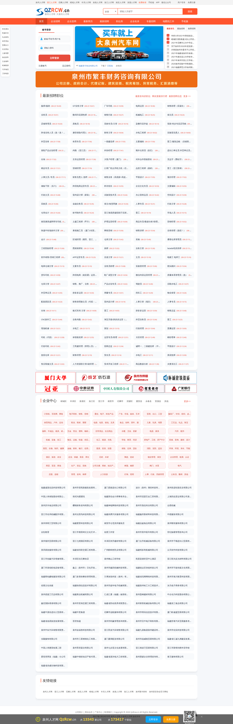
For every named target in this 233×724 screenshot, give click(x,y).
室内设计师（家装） (85, 194)
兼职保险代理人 (85, 132)
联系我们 (108, 712)
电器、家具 (154, 431)
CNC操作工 (51, 319)
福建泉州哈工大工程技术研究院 (148, 585)
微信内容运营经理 (148, 275)
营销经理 (82, 168)
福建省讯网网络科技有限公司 (148, 576)
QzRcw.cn (135, 712)
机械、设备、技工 (53, 439)
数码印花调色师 (85, 114)
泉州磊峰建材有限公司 (146, 594)
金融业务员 (83, 203)
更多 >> (187, 96)
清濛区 (130, 401)
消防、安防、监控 (154, 448)
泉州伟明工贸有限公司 (51, 523)
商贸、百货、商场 (53, 465)
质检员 (81, 123)
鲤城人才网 (74, 2)
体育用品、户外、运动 (53, 422)
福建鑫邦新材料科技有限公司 (148, 514)
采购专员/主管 (116, 123)
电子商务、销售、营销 (78, 414)
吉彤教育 (45, 532)
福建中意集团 (79, 612)
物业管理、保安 (154, 457)
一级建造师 (114, 141)
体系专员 (82, 141)
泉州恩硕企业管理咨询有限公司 (148, 656)
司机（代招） (52, 337)
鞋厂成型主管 (115, 275)
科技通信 (5, 29)
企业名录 (134, 21)
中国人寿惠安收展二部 (51, 647)
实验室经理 (146, 266)
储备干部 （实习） (53, 186)
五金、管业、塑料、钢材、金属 (78, 431)
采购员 (49, 203)
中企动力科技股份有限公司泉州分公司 (179, 594)
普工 (143, 212)
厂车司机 (113, 105)
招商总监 (113, 346)
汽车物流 (5, 69)
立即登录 (153, 719)
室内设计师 (114, 301)
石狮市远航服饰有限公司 (115, 612)
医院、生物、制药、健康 (53, 448)
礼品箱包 (5, 37)
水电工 (81, 328)
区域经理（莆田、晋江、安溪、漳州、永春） (85, 239)
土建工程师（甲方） (85, 221)
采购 (143, 239)
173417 (117, 719)
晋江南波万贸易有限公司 (147, 647)
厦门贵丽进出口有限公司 (115, 487)
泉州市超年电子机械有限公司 (116, 585)
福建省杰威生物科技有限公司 (53, 665)
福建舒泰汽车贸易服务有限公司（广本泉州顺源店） (179, 621)
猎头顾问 (176, 266)
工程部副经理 (52, 248)
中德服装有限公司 (175, 514)
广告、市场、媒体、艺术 (129, 414)
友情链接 (50, 680)
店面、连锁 (53, 474)
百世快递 (77, 621)
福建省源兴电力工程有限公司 (116, 656)
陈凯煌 (110, 67)
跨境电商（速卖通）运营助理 (85, 275)
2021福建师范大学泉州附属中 (183, 67)
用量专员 (113, 292)
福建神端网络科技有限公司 (116, 505)
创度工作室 (109, 532)
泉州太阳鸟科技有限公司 (84, 514)
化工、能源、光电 (104, 439)
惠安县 (139, 401)
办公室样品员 (147, 194)
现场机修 (50, 328)
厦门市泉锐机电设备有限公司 (53, 567)
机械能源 (5, 65)
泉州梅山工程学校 (112, 558)
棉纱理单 (176, 337)
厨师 (111, 248)
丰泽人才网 (86, 2)
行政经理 (145, 328)
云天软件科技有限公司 (177, 549)
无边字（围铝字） (179, 159)
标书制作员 (83, 212)
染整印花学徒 (147, 123)
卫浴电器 (5, 73)
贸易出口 (5, 45)
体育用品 (5, 41)
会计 (48, 239)
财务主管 (113, 132)
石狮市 (120, 401)
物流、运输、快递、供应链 (78, 439)
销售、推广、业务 (85, 283)
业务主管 (145, 248)
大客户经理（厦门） (116, 159)
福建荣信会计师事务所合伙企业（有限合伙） (116, 496)
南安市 (111, 401)
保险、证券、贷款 (129, 448)
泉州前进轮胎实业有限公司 (179, 487)
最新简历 (88, 21)
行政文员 (50, 194)
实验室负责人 (179, 132)
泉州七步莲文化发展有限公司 (116, 647)
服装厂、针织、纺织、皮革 (179, 414)
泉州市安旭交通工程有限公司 (85, 603)
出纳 (48, 159)
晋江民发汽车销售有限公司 (116, 630)
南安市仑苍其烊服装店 (114, 523)
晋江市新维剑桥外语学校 (178, 647)
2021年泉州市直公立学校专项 (183, 60)
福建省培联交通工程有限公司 (85, 549)
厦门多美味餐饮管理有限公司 (85, 576)
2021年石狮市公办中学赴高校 (183, 42)
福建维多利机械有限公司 (147, 549)
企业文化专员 (147, 186)
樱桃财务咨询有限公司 (83, 505)
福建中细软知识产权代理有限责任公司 (85, 656)
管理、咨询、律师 (78, 474)
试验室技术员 (115, 194)
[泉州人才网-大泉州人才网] (52, 11)
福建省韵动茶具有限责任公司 (116, 603)
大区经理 (145, 337)
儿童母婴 (5, 53)
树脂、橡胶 (129, 465)
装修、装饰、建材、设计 (179, 439)
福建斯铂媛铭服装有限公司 (53, 576)
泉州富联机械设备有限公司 (148, 603)
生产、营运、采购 (78, 465)
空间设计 (176, 194)
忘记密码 (66, 65)
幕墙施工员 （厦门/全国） (85, 230)
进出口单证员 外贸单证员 (179, 150)
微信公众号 (166, 2)
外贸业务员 (146, 319)
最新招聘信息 (175, 96)
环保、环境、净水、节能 (179, 448)
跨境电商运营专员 (85, 186)
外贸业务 (50, 141)
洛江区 (92, 401)
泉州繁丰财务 (141, 691)
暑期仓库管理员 (179, 239)
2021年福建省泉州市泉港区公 (183, 53)
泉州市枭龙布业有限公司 (147, 505)
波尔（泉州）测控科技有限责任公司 (148, 487)
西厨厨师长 (83, 248)
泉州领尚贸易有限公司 (51, 541)
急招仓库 (50, 355)
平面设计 (145, 177)
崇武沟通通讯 (79, 496)
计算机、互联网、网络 (53, 414)
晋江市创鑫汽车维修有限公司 (53, 558)
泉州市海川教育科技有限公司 (179, 576)
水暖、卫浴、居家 (129, 431)
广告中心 (98, 712)
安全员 (112, 355)
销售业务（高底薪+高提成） (116, 177)
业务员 (49, 114)
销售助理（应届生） (179, 105)
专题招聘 (151, 21)
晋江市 (101, 401)
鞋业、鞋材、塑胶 (78, 422)
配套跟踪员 (51, 301)
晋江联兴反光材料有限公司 (179, 558)
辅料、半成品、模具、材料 (53, 431)
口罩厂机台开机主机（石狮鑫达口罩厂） (116, 168)
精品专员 (50, 168)
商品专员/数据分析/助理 (148, 221)
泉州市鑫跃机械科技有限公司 (116, 567)
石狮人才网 (63, 2)
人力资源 (104, 474)
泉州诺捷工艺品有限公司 (52, 594)
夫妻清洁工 (178, 364)
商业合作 (88, 712)
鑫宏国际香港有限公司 (51, 603)
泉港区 (82, 401)
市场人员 (176, 212)
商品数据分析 (147, 364)
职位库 (119, 21)
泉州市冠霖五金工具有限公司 (148, 496)
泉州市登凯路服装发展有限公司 (85, 487)
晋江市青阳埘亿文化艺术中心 (85, 532)
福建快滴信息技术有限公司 (85, 585)
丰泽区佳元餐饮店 (81, 558)
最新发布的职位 (142, 96)
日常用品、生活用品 (103, 431)
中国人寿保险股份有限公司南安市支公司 (53, 496)
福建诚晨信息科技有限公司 (53, 487)
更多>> (187, 401)
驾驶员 (144, 283)
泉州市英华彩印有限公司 (147, 532)
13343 (88, 719)
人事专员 (145, 203)
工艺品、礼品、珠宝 (179, 422)
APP (157, 2)
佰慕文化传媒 (47, 585)
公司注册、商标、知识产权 (104, 465)
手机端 (151, 2)
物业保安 (176, 292)
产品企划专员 (115, 283)
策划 (111, 328)
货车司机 (50, 275)
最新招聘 (104, 21)
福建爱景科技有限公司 (83, 523)
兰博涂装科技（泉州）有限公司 (116, 576)
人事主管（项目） (148, 301)
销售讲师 (145, 230)
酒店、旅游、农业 (53, 457)
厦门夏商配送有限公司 (114, 638)
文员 (143, 257)
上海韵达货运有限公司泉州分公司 (179, 496)
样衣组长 (113, 186)
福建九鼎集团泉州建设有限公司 (148, 630)
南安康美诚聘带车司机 (53, 221)
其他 (166, 401)
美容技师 (176, 355)
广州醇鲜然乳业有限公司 (115, 549)
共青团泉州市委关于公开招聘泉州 (183, 49)
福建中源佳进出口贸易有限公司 (53, 612)
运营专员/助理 (116, 337)
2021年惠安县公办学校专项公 (183, 56)
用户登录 (181, 2)
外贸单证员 (51, 292)
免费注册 (191, 2)
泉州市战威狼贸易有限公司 (148, 638)
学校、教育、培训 (129, 439)
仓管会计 (50, 212)
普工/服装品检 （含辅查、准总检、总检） (179, 141)
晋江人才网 (51, 2)
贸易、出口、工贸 (154, 414)
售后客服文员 (52, 364)
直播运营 (176, 328)
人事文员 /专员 (53, 177)
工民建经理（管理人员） (85, 346)
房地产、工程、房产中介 (154, 439)
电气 (179, 465)
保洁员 (175, 114)
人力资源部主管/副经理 (85, 364)
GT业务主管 (83, 105)
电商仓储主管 (52, 266)
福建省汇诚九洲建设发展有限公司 (179, 638)
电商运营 (145, 105)
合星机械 (171, 505)
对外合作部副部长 (148, 159)
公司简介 (79, 712)
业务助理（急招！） (179, 230)
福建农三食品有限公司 (177, 603)
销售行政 (113, 114)
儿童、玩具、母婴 (154, 422)
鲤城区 (64, 401)
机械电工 (145, 114)
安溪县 (158, 401)
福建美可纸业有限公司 (88, 67)
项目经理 (176, 177)
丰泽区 (73, 401)
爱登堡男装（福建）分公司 (53, 656)
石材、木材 (104, 457)
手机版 (184, 21)
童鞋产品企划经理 (53, 150)
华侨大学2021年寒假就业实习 (183, 35)
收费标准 (142, 2)
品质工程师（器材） (148, 168)
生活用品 (5, 49)
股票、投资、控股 (104, 448)
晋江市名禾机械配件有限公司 (53, 514)
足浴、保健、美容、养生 (78, 457)
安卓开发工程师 (116, 364)
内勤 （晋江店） (85, 150)
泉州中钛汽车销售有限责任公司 (53, 630)
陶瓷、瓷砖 (129, 457)
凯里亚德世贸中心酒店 (146, 558)
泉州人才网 (40, 2)
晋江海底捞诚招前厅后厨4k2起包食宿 (116, 212)
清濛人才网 (132, 2)
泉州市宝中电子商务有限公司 (148, 621)
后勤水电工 (178, 283)
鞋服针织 (5, 33)
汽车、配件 (179, 431)
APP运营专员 (84, 257)
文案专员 (82, 266)
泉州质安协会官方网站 (158, 691)
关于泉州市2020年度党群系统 (183, 46)
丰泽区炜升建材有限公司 (115, 541)
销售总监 (176, 310)
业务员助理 (114, 266)
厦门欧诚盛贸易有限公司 (178, 612)
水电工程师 (146, 132)
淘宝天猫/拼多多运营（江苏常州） (116, 319)
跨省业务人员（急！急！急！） (53, 132)
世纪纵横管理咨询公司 (177, 532)
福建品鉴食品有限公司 (146, 523)
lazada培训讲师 (179, 248)
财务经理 (82, 355)
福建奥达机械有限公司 (83, 594)
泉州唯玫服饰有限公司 (177, 523)
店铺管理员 (51, 123)
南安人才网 (120, 2)
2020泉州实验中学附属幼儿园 (183, 63)
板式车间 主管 (84, 310)
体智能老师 (83, 337)
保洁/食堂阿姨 (116, 203)
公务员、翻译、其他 (179, 474)
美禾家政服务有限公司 (51, 549)
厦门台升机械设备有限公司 (148, 541)
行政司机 (50, 346)
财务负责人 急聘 (85, 177)
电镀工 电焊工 (179, 257)
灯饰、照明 (129, 474)
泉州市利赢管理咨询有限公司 (116, 621)
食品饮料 (5, 57)
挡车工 (144, 292)
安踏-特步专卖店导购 (179, 123)
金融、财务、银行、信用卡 (78, 448)
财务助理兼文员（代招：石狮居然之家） (85, 301)
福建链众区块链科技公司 (147, 567)
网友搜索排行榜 (159, 96)
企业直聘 (71, 21)
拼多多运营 (83, 292)
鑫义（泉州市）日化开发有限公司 (85, 567)
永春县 (148, 401)
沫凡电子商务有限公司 (177, 585)
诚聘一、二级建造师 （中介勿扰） (148, 346)
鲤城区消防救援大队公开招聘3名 (183, 39)
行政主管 (176, 203)
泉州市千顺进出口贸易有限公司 (179, 541)
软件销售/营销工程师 (53, 257)
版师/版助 (51, 105)
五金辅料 (5, 61)
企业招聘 (55, 21)
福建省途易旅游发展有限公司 (53, 621)
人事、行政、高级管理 (154, 474)
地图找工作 (168, 21)
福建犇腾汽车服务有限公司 (116, 514)
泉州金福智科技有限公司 (84, 630)
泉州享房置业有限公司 (83, 647)
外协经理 (113, 150)
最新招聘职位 (53, 95)
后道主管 (113, 257)
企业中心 (50, 400)
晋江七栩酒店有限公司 (83, 541)
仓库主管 (113, 239)
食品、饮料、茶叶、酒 (129, 422)
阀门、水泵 (154, 465)
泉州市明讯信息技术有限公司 (148, 612)
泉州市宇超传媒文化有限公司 (179, 567)
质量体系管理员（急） (179, 275)
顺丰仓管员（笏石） (148, 150)
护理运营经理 (115, 221)
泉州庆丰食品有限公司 (51, 505)
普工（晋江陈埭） (179, 168)
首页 (41, 21)
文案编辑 (145, 141)
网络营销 (113, 230)
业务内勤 (82, 319)
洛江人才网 (109, 2)
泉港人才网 (97, 2)
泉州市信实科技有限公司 (178, 630)
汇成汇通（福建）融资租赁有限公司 (116, 594)
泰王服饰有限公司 (175, 656)
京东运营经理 (84, 159)
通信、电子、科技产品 (104, 414)
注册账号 (43, 65)
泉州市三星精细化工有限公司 (85, 638)
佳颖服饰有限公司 (49, 638)
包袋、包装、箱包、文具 (104, 422)
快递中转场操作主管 (53, 230)
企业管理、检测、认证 (179, 457)
